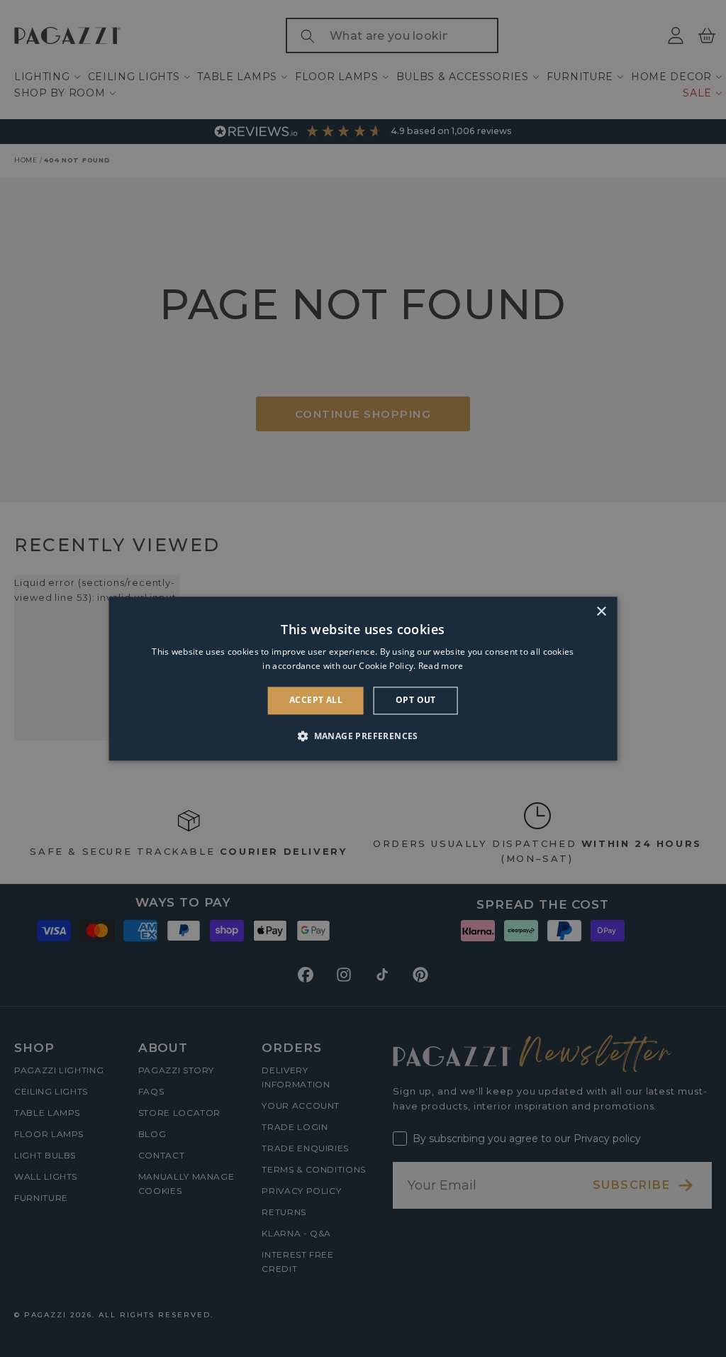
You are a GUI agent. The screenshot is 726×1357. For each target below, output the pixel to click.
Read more (441, 666)
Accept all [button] (315, 700)
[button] (363, 736)
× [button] (601, 612)
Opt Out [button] (416, 700)
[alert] (363, 678)
